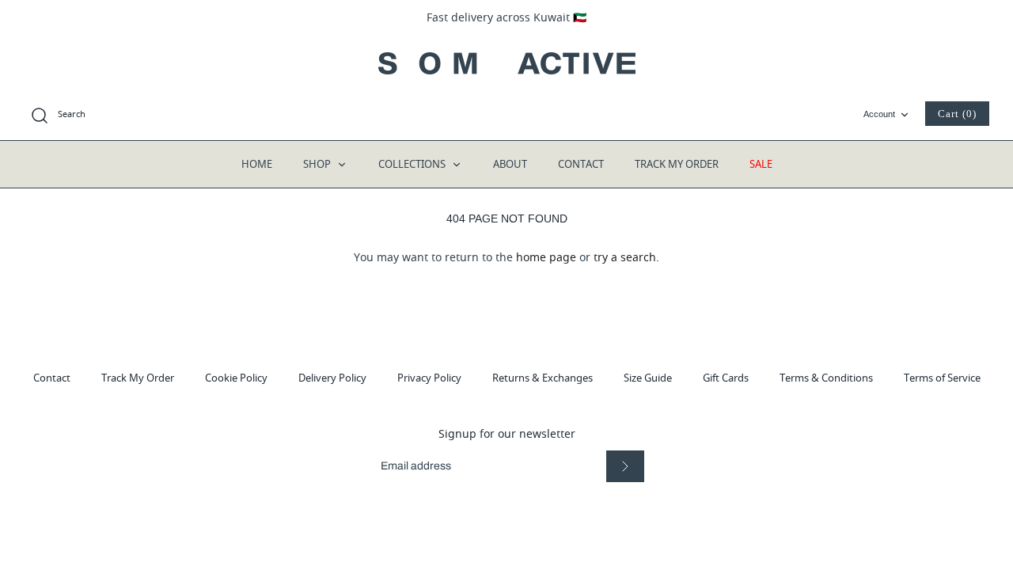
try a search (625, 257)
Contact (51, 378)
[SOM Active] (506, 63)
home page (546, 257)
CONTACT (581, 164)
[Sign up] (625, 465)
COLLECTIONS (413, 164)
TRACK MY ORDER (677, 164)
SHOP (318, 164)
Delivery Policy (332, 378)
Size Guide (648, 378)
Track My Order (137, 378)
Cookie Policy (236, 378)
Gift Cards (726, 378)
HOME (256, 164)
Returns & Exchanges (542, 378)
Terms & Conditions (826, 378)
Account (879, 114)
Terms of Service (942, 378)
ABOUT (510, 164)
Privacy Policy (429, 378)
